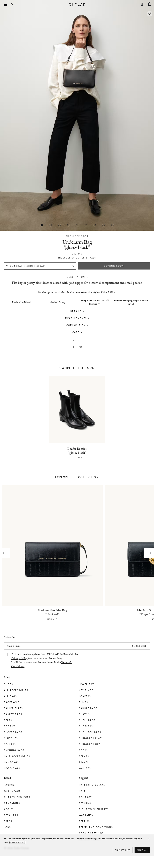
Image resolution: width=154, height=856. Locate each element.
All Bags (10, 696)
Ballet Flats (13, 708)
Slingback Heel (90, 744)
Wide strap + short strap (25, 266)
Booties (10, 726)
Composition (76, 325)
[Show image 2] (59, 225)
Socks (83, 750)
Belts (8, 720)
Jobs (7, 827)
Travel (84, 762)
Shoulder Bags (77, 236)
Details (75, 311)
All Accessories (16, 690)
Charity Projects (17, 797)
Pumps (83, 702)
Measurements (76, 318)
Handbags (11, 762)
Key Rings (86, 690)
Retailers (11, 815)
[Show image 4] (77, 225)
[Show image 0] (41, 225)
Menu (6, 4)
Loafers (85, 696)
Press (8, 821)
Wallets (85, 768)
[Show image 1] (50, 225)
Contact (85, 797)
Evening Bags (14, 750)
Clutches (11, 738)
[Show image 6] (94, 225)
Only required (122, 850)
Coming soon (114, 266)
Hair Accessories (17, 756)
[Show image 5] (85, 225)
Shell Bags (87, 720)
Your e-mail (13, 646)
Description (76, 277)
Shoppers (86, 726)
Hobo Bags (12, 768)
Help (82, 791)
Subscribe (139, 646)
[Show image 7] (103, 225)
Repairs (84, 821)
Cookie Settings (91, 833)
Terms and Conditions (96, 827)
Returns (85, 803)
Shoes (8, 684)
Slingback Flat (90, 738)
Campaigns (12, 803)
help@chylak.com (92, 785)
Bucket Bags (13, 732)
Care (75, 332)
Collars (10, 744)
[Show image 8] (112, 225)
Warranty (86, 815)
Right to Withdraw (93, 809)
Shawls (84, 714)
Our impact (12, 791)
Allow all (142, 850)
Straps (84, 756)
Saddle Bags (88, 708)
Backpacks (11, 702)
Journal (10, 785)
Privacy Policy (19, 658)
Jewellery (86, 684)
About (8, 809)
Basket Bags (13, 714)
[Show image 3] (68, 225)
